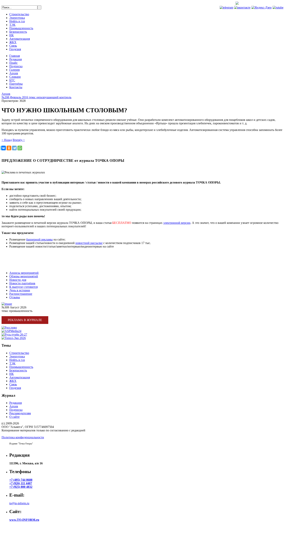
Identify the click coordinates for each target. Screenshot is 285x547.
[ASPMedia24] (11, 331)
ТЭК (12, 24)
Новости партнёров (22, 283)
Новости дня (17, 279)
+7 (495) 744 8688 (269, 4)
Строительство (19, 14)
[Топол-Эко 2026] (14, 338)
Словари (15, 76)
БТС (12, 80)
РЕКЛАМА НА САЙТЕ (18, 259)
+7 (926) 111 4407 (20, 483)
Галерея (14, 69)
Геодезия (15, 49)
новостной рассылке (89, 243)
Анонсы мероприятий (24, 272)
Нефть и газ (17, 21)
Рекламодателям (20, 413)
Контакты (15, 87)
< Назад (7, 140)
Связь (13, 45)
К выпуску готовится (23, 286)
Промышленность (21, 28)
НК (11, 35)
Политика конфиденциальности (23, 437)
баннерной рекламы (39, 239)
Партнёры (16, 83)
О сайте (14, 416)
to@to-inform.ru (19, 503)
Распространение (20, 293)
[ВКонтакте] (3, 148)
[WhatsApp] (19, 148)
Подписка (15, 66)
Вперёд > (19, 140)
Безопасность (18, 31)
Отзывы (14, 297)
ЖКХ (12, 42)
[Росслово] (9, 327)
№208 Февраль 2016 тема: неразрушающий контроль (36, 97)
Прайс (13, 62)
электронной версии (176, 222)
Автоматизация (19, 38)
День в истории (19, 290)
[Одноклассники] (9, 148)
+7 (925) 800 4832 (20, 486)
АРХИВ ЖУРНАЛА (15, 266)
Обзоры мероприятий (23, 276)
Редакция (15, 59)
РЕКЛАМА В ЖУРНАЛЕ (19, 253)
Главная (14, 55)
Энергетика (17, 17)
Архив (13, 73)
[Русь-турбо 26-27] (14, 334)
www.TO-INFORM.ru (24, 519)
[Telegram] (14, 148)
